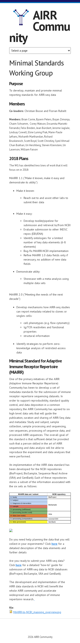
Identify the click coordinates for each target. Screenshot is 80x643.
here (54, 544)
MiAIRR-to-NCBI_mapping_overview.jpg (37, 612)
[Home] (21, 18)
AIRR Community (39, 26)
